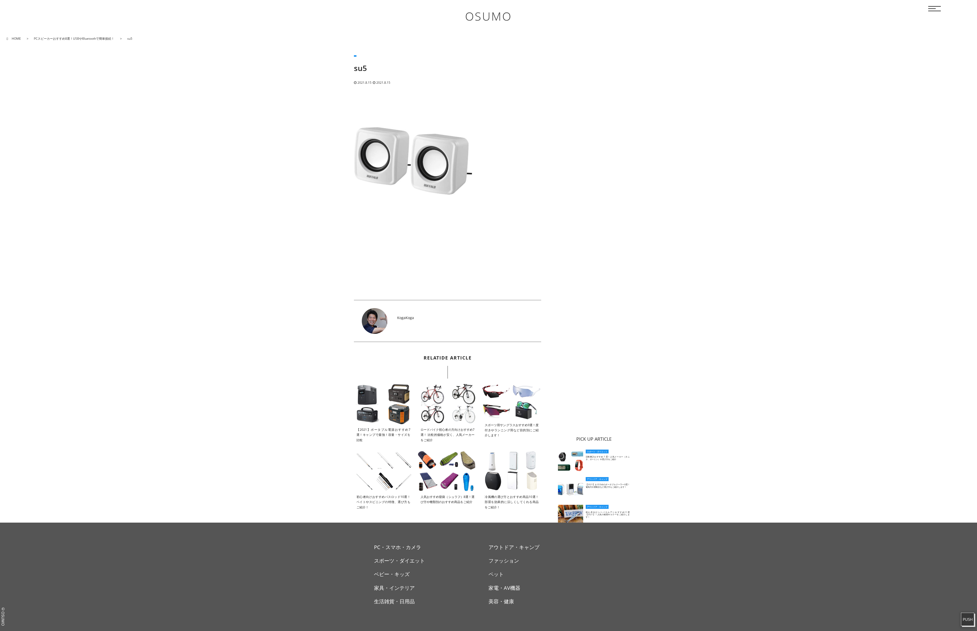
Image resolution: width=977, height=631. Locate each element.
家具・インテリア (394, 587)
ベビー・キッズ (392, 574)
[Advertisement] (447, 264)
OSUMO (488, 16)
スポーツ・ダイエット (399, 560)
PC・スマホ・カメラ (397, 547)
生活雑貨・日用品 (394, 601)
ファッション (504, 560)
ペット (496, 574)
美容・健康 (501, 601)
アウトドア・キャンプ (514, 547)
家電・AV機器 (504, 587)
